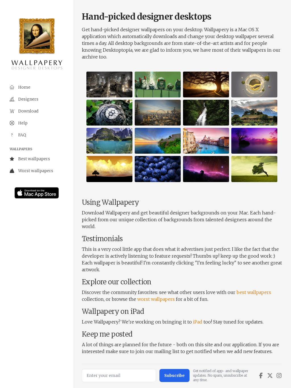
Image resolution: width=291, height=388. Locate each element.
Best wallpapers (34, 158)
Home (24, 87)
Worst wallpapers (35, 170)
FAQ (22, 134)
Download (28, 111)
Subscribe (174, 375)
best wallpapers (253, 292)
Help (23, 123)
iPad (197, 322)
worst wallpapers (156, 299)
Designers (28, 99)
